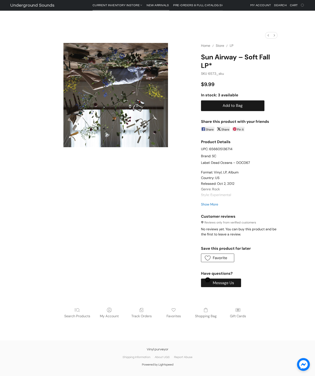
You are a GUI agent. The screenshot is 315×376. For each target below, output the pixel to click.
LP (231, 45)
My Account (109, 316)
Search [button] (280, 5)
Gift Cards (238, 316)
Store (220, 45)
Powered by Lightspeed (157, 364)
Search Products (77, 316)
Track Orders (141, 316)
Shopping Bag (206, 316)
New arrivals (158, 5)
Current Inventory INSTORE (117, 5)
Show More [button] (209, 204)
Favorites (173, 316)
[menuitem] (268, 35)
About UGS (162, 357)
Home (205, 45)
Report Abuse (183, 357)
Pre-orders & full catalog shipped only (207, 5)
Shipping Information (136, 357)
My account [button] (260, 5)
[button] (32, 5)
